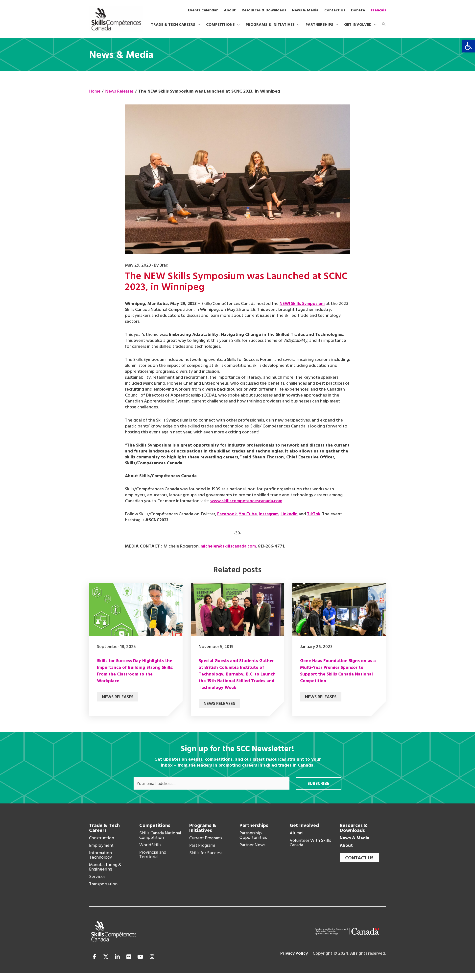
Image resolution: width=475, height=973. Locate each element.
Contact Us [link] (359, 858)
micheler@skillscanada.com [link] (228, 546)
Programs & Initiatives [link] (202, 828)
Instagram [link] (269, 514)
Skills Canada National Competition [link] (160, 835)
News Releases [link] (117, 697)
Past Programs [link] (202, 846)
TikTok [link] (313, 514)
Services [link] (97, 877)
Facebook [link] (227, 514)
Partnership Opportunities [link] (253, 835)
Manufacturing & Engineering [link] (105, 867)
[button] (197, 25)
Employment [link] (101, 846)
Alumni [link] (297, 833)
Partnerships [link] (253, 825)
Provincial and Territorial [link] (152, 854)
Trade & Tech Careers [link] (104, 828)
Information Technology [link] (100, 855)
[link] (468, 46)
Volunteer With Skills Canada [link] (310, 843)
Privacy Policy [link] (294, 953)
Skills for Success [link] (205, 853)
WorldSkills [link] (150, 845)
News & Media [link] (354, 838)
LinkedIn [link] (289, 514)
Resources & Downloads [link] (354, 828)
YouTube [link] (248, 514)
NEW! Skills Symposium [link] (302, 303)
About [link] (346, 846)
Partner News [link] (252, 845)
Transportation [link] (103, 884)
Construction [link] (101, 838)
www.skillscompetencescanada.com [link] (246, 501)
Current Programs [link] (205, 838)
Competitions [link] (154, 825)
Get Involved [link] (304, 825)
